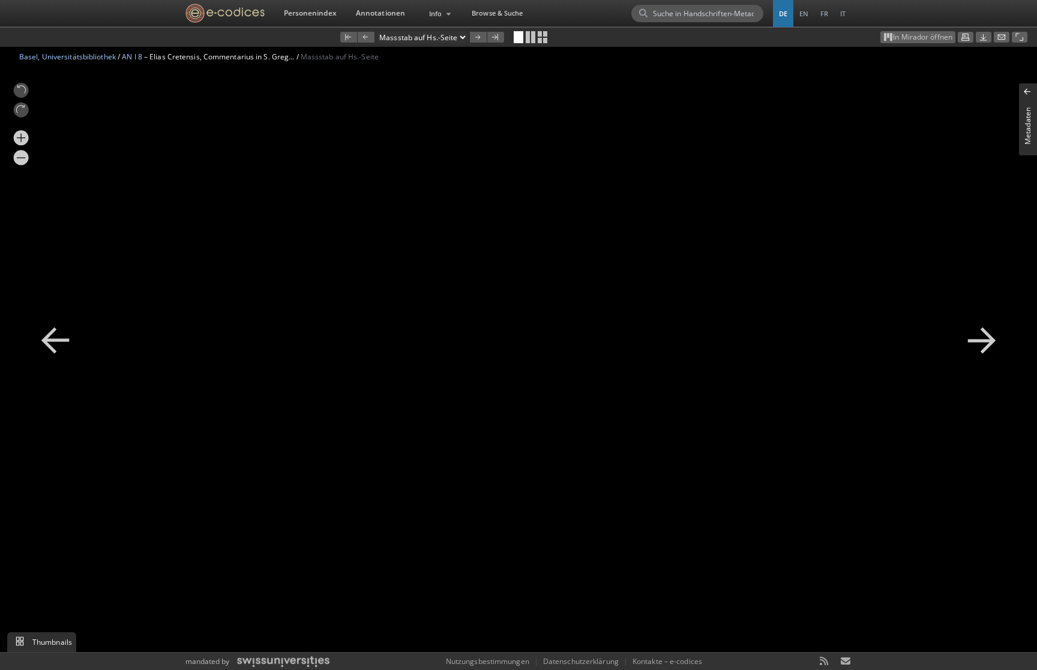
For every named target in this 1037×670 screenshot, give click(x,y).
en (803, 13)
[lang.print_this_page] (965, 37)
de (783, 13)
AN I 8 (132, 57)
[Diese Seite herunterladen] (983, 37)
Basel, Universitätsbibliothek (67, 57)
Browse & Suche (497, 12)
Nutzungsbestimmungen (487, 661)
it (843, 13)
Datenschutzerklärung (581, 661)
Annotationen (380, 13)
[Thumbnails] (542, 37)
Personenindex (310, 13)
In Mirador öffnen (922, 37)
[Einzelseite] (518, 37)
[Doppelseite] (530, 37)
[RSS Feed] (825, 662)
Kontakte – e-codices (667, 661)
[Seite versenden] (1001, 37)
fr (824, 13)
